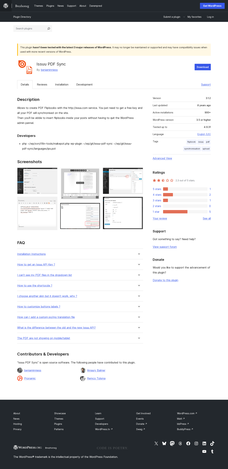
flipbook (191, 142)
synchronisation (192, 148)
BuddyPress (185, 429)
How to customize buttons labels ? (38, 306)
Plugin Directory (22, 16)
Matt (181, 418)
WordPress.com (187, 413)
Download (203, 67)
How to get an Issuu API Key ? (36, 264)
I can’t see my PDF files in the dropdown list (44, 275)
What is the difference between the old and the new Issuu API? (56, 327)
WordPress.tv (104, 429)
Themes (58, 418)
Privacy (17, 429)
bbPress (183, 423)
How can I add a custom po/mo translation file (46, 317)
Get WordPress (212, 5)
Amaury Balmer (96, 370)
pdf (207, 142)
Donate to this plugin (165, 280)
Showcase (60, 413)
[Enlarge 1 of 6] (53, 172)
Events (140, 418)
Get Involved (143, 413)
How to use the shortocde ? (34, 285)
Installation (61, 84)
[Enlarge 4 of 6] (95, 207)
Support (206, 84)
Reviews (42, 84)
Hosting (17, 423)
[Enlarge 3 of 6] (95, 172)
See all (207, 218)
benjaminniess (49, 69)
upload (206, 148)
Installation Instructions (31, 254)
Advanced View (162, 158)
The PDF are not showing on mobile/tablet (43, 338)
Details (25, 84)
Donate (141, 423)
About (16, 413)
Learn (98, 413)
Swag (140, 429)
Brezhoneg (51, 447)
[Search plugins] (48, 28)
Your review (160, 218)
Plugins (58, 423)
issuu (200, 142)
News (16, 418)
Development (84, 84)
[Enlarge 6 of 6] (138, 201)
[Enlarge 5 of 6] (138, 172)
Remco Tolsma (96, 378)
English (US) (204, 134)
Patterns (59, 429)
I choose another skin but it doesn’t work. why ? (47, 296)
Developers (101, 423)
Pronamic (30, 378)
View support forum (165, 246)
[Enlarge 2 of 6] (53, 201)
